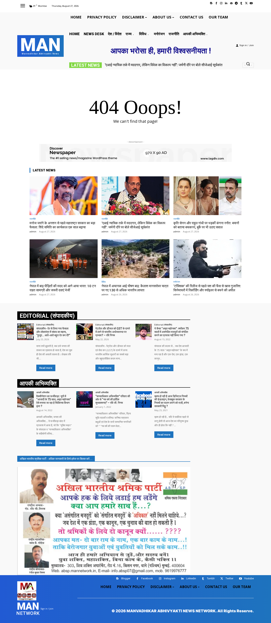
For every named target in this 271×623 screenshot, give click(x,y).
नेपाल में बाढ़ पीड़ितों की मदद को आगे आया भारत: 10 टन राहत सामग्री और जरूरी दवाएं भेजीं (63, 288)
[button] (248, 64)
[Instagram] (221, 3)
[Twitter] (246, 3)
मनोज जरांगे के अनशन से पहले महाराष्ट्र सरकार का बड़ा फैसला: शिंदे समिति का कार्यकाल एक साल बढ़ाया (62, 225)
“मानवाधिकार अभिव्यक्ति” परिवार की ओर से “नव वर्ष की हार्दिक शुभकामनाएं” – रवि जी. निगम (112, 400)
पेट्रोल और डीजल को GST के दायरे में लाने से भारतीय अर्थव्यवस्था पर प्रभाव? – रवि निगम (112, 332)
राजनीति (33, 219)
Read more (45, 367)
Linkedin (191, 578)
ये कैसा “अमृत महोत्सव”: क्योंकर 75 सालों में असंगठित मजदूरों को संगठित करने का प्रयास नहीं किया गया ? (171, 332)
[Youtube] (251, 3)
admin (33, 231)
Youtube (249, 578)
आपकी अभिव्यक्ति (42, 392)
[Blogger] (211, 3)
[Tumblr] (241, 3)
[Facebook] (216, 3)
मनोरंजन (176, 282)
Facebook (147, 578)
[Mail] (231, 3)
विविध (104, 282)
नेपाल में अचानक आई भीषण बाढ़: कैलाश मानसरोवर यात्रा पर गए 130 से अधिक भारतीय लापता (135, 288)
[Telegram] (236, 3)
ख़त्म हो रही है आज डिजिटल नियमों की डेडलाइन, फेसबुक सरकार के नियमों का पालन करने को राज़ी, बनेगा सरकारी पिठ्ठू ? (171, 401)
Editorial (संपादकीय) (45, 325)
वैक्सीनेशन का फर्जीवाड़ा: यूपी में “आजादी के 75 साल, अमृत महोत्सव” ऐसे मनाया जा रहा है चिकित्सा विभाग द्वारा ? (53, 401)
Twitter (229, 578)
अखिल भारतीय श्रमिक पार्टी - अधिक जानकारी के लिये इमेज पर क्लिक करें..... (56, 458)
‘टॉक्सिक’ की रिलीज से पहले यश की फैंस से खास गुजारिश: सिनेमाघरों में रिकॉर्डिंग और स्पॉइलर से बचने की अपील (207, 288)
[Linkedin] (226, 3)
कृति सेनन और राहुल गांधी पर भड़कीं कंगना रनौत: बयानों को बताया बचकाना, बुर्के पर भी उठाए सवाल (166, 65)
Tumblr (211, 578)
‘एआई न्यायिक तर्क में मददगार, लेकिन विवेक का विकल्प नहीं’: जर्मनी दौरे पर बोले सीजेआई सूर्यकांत (133, 225)
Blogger (125, 578)
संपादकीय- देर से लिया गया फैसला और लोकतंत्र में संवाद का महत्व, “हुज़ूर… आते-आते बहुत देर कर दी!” (53, 332)
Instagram (169, 578)
